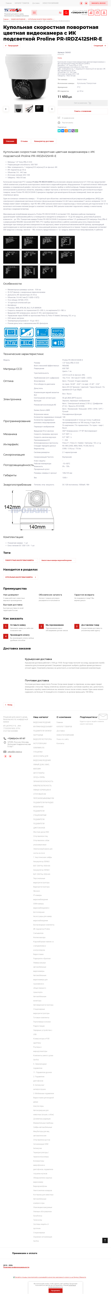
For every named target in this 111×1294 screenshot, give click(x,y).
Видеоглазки (38, 954)
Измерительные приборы (43, 1123)
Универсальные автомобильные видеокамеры (39, 967)
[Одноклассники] (66, 130)
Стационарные (39, 1233)
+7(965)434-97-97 (79, 12)
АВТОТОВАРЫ (38, 773)
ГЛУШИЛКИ (37, 752)
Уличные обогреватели (42, 1212)
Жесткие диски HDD (41, 832)
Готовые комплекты (41, 1018)
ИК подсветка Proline (41, 929)
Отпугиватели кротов (41, 1140)
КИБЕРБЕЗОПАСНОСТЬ (42, 786)
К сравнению (68, 118)
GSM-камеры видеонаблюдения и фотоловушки (41, 908)
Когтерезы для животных (43, 1195)
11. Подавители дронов (42, 1072)
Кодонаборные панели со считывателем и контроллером (43, 946)
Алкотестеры (38, 1106)
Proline (60, 58)
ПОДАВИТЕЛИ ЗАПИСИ (42, 731)
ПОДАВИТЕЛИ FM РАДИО (43, 802)
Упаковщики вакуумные (42, 1207)
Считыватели (38, 933)
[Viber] (73, 130)
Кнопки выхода (39, 937)
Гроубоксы (37, 1216)
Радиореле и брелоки (42, 958)
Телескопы (37, 1220)
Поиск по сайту (63, 739)
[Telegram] (69, 130)
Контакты (60, 743)
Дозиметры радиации (42, 1119)
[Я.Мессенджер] (59, 130)
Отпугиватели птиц (40, 836)
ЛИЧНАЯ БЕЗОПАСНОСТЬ (43, 781)
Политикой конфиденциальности (62, 1286)
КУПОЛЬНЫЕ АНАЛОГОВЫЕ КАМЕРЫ (40, 19)
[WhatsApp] (76, 130)
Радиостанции (39, 1026)
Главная (9, 3)
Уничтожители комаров (42, 1190)
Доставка (35, 3)
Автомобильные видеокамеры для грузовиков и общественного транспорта (40, 983)
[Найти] (66, 12)
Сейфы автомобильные (42, 1127)
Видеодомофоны (40, 1186)
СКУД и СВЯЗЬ (39, 777)
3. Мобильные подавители (43, 1093)
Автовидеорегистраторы (43, 1005)
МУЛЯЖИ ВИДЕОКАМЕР (42, 727)
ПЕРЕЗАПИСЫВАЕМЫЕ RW (43, 798)
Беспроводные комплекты (43, 925)
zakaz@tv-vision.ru (15, 752)
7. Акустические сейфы (42, 857)
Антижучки (37, 1148)
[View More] (61, 3)
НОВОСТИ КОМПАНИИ (50, 3)
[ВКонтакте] (62, 130)
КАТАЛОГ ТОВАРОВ (22, 3)
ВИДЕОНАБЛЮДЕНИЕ (18, 19)
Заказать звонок (98, 3)
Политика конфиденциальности (16, 1267)
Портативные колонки (42, 1022)
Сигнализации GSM (40, 1144)
